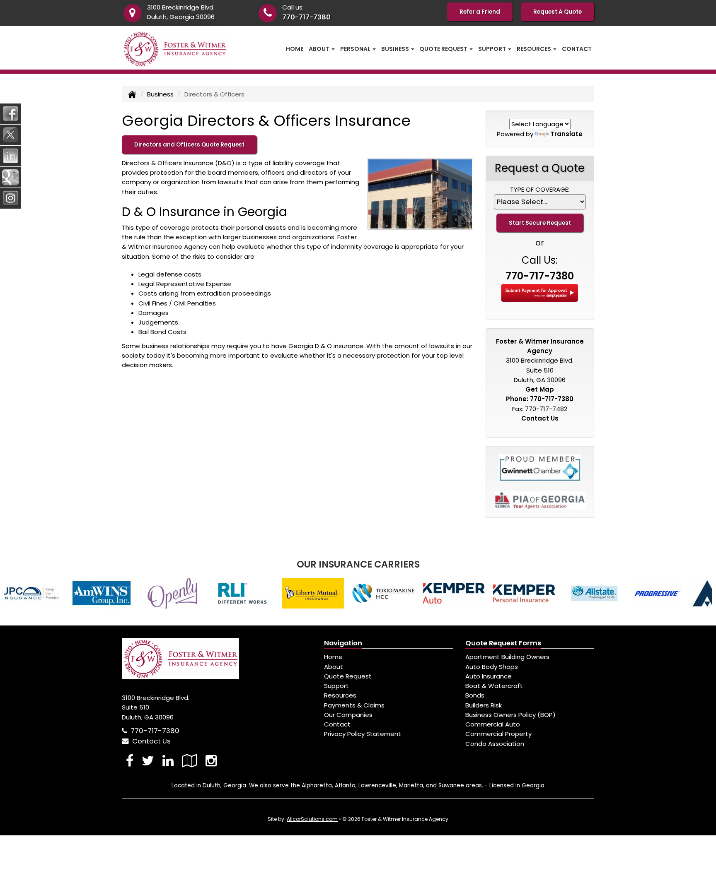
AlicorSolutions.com (312, 819)
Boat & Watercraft (494, 685)
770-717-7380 (306, 17)
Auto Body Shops (491, 666)
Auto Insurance (488, 676)
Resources (340, 695)
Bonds (474, 695)
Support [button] (492, 49)
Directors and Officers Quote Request (189, 145)
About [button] (320, 49)
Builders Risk (483, 705)
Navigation (343, 643)
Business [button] (395, 49)
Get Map (539, 389)
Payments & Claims (354, 705)
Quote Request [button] (444, 49)
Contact (577, 49)
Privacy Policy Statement (362, 733)
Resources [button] (534, 49)
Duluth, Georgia (224, 785)
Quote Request (348, 676)
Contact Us (540, 418)
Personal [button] (356, 49)
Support (336, 685)
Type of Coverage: (539, 189)
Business (160, 94)
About (333, 666)
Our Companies (348, 714)
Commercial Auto (492, 724)
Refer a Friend (480, 12)
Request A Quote (557, 12)
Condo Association (494, 743)
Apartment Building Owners (507, 656)
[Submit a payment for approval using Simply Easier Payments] (539, 292)
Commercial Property (498, 733)
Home (294, 49)
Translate (566, 134)
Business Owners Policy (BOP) (510, 714)
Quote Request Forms (503, 643)
